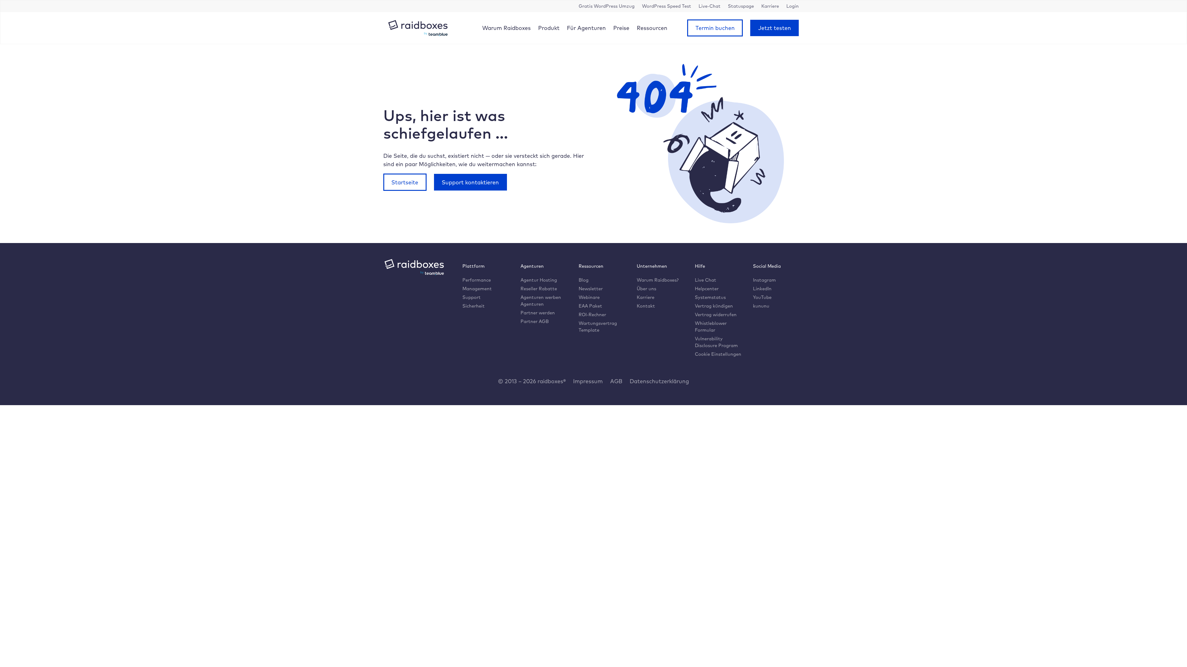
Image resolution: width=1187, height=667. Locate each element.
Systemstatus (710, 297)
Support (471, 297)
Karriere (645, 297)
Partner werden (538, 313)
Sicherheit (473, 306)
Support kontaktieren (470, 182)
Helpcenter (707, 289)
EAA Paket (590, 306)
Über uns (646, 289)
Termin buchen (715, 27)
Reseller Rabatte (539, 289)
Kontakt (646, 306)
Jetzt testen (774, 27)
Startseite (404, 182)
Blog (584, 280)
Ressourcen (652, 27)
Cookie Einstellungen (718, 354)
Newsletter (591, 289)
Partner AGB (535, 321)
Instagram (764, 280)
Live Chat (705, 280)
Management (477, 289)
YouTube (762, 297)
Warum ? (658, 280)
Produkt (548, 27)
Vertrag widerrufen (716, 314)
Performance (476, 280)
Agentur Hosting (539, 280)
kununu (761, 306)
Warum (506, 27)
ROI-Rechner (592, 314)
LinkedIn (762, 289)
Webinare (589, 297)
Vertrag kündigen (714, 306)
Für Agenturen (586, 27)
